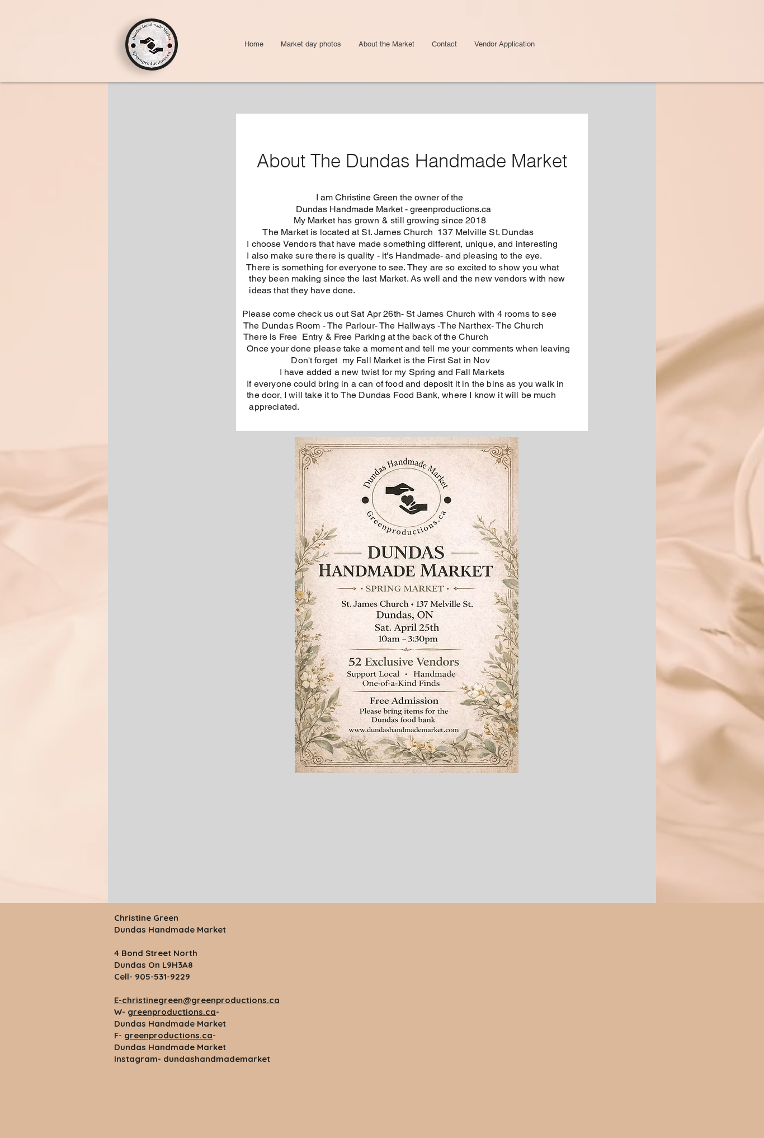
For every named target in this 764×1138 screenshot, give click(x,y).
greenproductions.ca (172, 1011)
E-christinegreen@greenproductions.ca (197, 1000)
